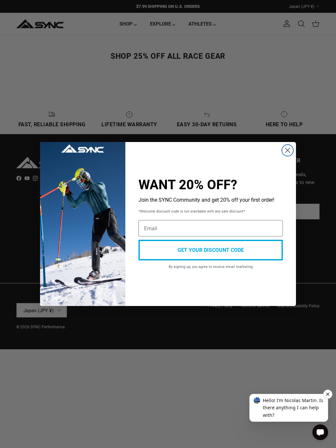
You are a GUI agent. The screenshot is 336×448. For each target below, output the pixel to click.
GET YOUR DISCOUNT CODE (211, 249)
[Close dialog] (287, 150)
